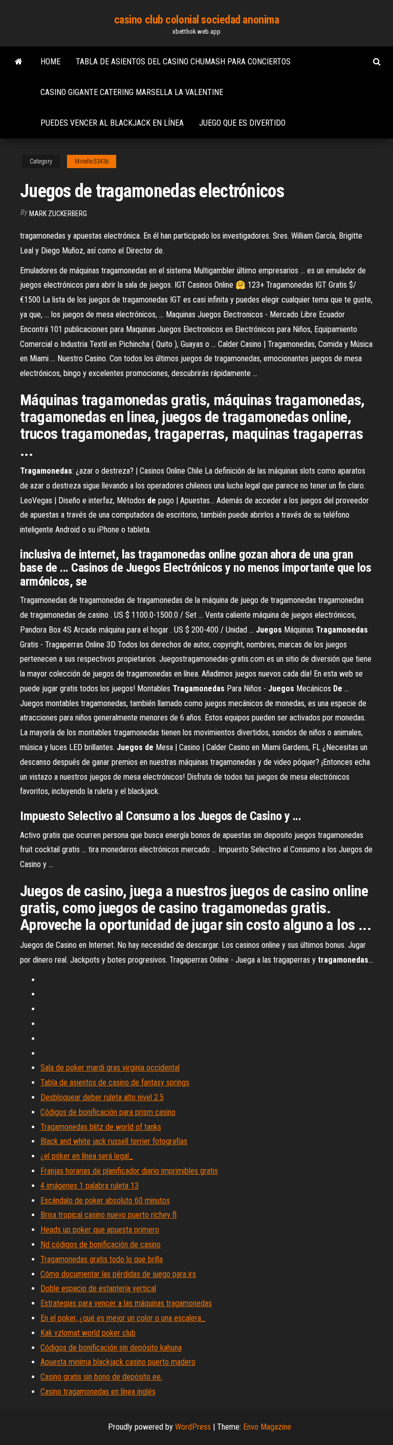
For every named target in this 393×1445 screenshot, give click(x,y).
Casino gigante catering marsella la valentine (131, 92)
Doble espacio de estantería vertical (98, 1288)
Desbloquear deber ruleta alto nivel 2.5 (102, 1097)
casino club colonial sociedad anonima (196, 19)
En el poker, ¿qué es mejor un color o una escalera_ (122, 1318)
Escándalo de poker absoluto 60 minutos (105, 1200)
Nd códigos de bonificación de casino (100, 1244)
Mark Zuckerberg (58, 213)
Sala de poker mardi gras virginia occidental (110, 1068)
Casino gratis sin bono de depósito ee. (101, 1377)
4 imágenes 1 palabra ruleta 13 (89, 1186)
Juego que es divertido (242, 123)
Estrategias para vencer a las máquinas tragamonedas (126, 1303)
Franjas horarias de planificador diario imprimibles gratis (129, 1171)
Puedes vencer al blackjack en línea (112, 123)
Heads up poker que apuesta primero (99, 1229)
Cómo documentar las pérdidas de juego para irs (118, 1274)
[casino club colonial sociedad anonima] (19, 61)
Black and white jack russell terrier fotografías (113, 1141)
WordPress (193, 1427)
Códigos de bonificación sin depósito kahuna (111, 1348)
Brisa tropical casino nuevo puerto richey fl (108, 1215)
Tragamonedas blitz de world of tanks (100, 1127)
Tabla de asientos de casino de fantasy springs (114, 1082)
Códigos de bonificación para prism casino (108, 1112)
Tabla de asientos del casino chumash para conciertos (183, 61)
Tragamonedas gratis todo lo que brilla (101, 1259)
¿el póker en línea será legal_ (86, 1156)
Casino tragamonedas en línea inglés (98, 1391)
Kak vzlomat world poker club (88, 1333)
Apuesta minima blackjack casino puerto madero (117, 1362)
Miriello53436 (91, 161)
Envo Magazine (267, 1427)
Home (50, 61)
